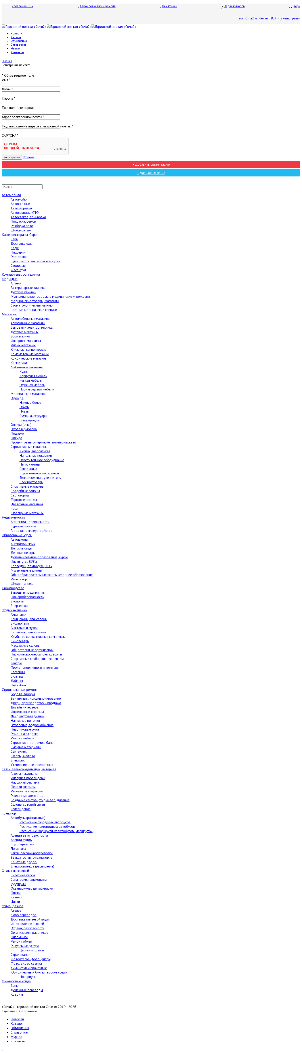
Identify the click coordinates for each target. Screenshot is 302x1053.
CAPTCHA (10, 135)
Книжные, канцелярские (28, 349)
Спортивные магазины (27, 486)
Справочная (19, 45)
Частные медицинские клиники (34, 309)
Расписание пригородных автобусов (47, 826)
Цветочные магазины (27, 504)
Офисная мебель (32, 385)
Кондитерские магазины (29, 358)
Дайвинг (17, 680)
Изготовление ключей (27, 923)
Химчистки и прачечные (29, 968)
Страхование (20, 954)
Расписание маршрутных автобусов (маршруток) (56, 831)
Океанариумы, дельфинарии (32, 888)
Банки (15, 985)
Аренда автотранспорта (29, 835)
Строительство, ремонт (20, 689)
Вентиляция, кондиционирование (36, 698)
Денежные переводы (27, 990)
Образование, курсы (17, 535)
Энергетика (19, 605)
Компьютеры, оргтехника (21, 274)
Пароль (8, 98)
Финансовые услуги (16, 981)
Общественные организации (32, 650)
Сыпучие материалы (26, 747)
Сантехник (19, 751)
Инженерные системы (27, 711)
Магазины (9, 314)
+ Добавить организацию (151, 164)
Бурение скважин (23, 526)
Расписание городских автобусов (45, 822)
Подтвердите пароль (19, 107)
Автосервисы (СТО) (25, 212)
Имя (6, 80)
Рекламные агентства (27, 795)
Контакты (17, 52)
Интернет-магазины (26, 340)
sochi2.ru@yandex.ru (253, 18)
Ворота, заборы (23, 694)
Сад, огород (20, 495)
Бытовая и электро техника (32, 327)
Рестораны (19, 256)
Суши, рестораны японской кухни (35, 261)
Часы (14, 508)
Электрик (18, 760)
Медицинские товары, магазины (35, 301)
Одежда (17, 398)
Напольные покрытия (35, 455)
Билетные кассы (23, 875)
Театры (16, 663)
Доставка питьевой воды (30, 919)
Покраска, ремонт (24, 221)
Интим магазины (23, 345)
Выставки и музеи (24, 627)
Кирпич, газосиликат (34, 451)
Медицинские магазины (28, 393)
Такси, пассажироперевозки (32, 853)
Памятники (169, 6)
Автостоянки (20, 203)
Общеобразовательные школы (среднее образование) (52, 574)
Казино (16, 897)
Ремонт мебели (22, 738)
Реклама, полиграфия (27, 791)
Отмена (28, 157)
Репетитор (19, 579)
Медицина (9, 279)
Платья (24, 411)
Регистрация (291, 18)
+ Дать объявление (151, 173)
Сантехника (28, 468)
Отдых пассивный (15, 870)
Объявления (19, 41)
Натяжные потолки (25, 720)
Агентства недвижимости (30, 521)
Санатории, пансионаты (29, 879)
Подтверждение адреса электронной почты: (37, 126)
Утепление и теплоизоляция (32, 764)
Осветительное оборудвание (41, 460)
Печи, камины (29, 464)
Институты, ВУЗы (24, 561)
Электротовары (31, 482)
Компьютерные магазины (30, 354)
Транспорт (10, 813)
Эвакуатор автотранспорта (31, 857)
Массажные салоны (25, 645)
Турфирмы (18, 884)
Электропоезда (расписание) (32, 866)
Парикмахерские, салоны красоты (36, 654)
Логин (7, 89)
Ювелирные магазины (27, 513)
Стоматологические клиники (32, 305)
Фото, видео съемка (26, 963)
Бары (14, 239)
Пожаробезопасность (27, 597)
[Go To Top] (2, 1049)
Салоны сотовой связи (28, 804)
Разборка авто (22, 225)
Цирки (15, 901)
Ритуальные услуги (25, 945)
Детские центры (23, 552)
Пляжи (16, 892)
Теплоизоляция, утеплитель (40, 477)
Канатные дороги (24, 862)
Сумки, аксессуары (33, 415)
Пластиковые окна (25, 729)
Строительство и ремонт (98, 6)
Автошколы (19, 539)
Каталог (16, 37)
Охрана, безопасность (27, 928)
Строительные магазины (29, 446)
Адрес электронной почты (23, 117)
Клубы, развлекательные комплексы (38, 636)
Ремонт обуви (21, 941)
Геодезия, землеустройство (31, 530)
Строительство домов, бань (32, 742)
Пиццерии (18, 252)
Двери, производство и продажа (36, 703)
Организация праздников (29, 932)
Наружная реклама (25, 782)
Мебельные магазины (27, 367)
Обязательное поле (18, 75)
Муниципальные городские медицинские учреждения (51, 296)
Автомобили (11, 195)
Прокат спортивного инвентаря (35, 667)
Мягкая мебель (30, 380)
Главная (7, 61)
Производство (13, 588)
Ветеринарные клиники (28, 287)
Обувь (24, 407)
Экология (17, 601)
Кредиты (17, 994)
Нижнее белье (30, 402)
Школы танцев (22, 583)
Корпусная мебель (33, 376)
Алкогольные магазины (28, 323)
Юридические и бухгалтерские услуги (39, 972)
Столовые (18, 265)
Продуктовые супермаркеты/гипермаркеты (43, 442)
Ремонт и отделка (24, 733)
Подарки (17, 433)
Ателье (16, 910)
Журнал (15, 48)
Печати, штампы (23, 786)
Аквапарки (18, 614)
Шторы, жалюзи (23, 756)
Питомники (19, 937)
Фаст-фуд (18, 270)
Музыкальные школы (26, 570)
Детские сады (21, 548)
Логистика (18, 848)
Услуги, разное (12, 906)
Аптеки (16, 283)
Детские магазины (24, 332)
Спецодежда (29, 420)
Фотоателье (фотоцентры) (31, 959)
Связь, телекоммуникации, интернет (29, 769)
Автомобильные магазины (30, 318)
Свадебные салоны (25, 491)
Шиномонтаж (21, 230)
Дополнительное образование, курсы (39, 557)
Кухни (24, 371)
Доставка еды (21, 243)
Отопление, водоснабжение (32, 725)
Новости (16, 33)
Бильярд (17, 676)
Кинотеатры (20, 641)
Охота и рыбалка (24, 429)
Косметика (19, 362)
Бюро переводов (23, 915)
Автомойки (19, 199)
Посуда (16, 438)
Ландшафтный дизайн (27, 716)
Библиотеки (20, 623)
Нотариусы (27, 976)
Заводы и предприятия (28, 592)
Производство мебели (36, 389)
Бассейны (18, 672)
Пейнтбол (18, 685)
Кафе (15, 248)
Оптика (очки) (21, 424)
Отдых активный (14, 610)
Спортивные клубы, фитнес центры (37, 658)
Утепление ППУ (22, 6)
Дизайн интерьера (24, 707)
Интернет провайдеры (28, 778)
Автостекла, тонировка (28, 217)
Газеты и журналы (24, 773)
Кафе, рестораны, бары (19, 234)
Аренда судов (21, 839)
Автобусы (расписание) (28, 817)
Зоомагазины (21, 336)
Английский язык (23, 544)
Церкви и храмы (31, 950)
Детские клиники (23, 292)
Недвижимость (234, 6)
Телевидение (21, 809)
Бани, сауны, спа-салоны (29, 619)
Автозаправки (21, 208)
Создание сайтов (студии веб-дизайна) (40, 800)
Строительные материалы (39, 473)
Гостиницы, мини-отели (28, 632)
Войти (275, 18)
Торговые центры (24, 499)
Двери (295, 6)
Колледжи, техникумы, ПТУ (31, 566)
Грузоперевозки (22, 844)
